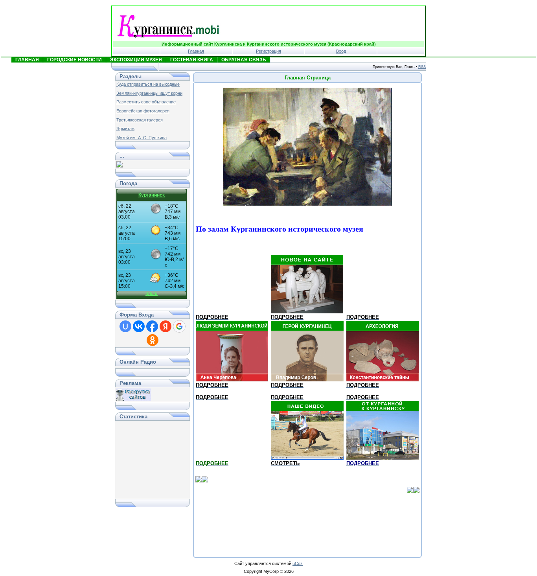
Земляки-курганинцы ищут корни (149, 93)
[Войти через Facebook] (152, 326)
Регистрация (268, 51)
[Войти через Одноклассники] (152, 340)
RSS (422, 67)
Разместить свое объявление (146, 101)
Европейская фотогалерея (142, 111)
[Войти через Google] (179, 326)
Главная (196, 51)
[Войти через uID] (125, 326)
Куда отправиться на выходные (148, 84)
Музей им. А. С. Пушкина (141, 137)
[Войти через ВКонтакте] (139, 326)
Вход (341, 51)
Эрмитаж (125, 128)
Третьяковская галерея (139, 120)
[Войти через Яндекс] (165, 326)
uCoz (297, 563)
